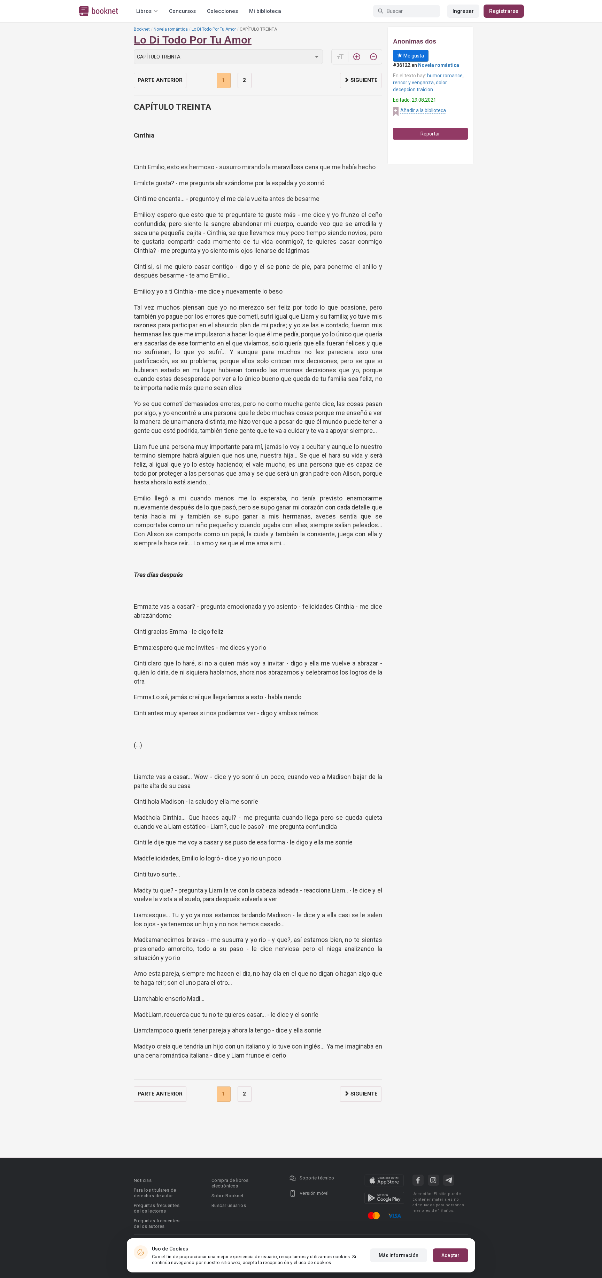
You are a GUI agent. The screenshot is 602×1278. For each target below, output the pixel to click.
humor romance (445, 75)
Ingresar (463, 11)
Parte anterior (160, 80)
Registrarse (503, 11)
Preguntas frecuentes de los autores (156, 1223)
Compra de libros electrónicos (229, 1183)
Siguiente (363, 80)
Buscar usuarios (228, 1205)
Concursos (182, 11)
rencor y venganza (413, 82)
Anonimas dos (414, 41)
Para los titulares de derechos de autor (155, 1192)
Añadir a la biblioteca (423, 110)
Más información (399, 1255)
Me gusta (413, 56)
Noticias (143, 1180)
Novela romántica (171, 29)
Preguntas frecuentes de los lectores (156, 1208)
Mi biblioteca (265, 11)
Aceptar (450, 1255)
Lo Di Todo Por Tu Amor (214, 29)
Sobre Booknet (227, 1195)
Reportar (430, 134)
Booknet (142, 29)
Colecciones (222, 11)
